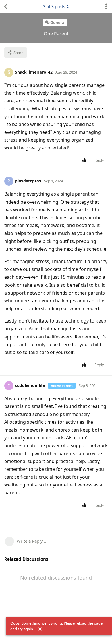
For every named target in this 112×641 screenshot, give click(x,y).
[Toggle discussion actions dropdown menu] (106, 6)
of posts (54, 6)
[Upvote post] (85, 160)
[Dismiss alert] (40, 629)
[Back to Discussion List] (5, 6)
